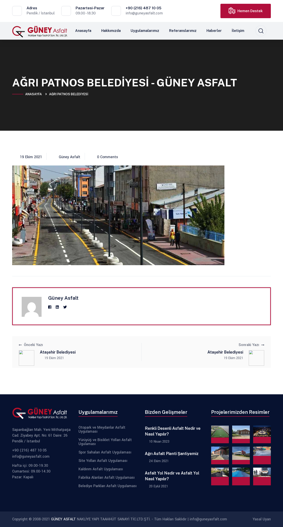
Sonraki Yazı (249, 345)
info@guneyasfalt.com (144, 13)
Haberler (214, 31)
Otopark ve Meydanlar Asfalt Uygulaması (101, 430)
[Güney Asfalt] (39, 31)
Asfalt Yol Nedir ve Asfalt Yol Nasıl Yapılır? (172, 476)
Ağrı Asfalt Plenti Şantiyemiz (172, 453)
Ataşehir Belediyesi (58, 352)
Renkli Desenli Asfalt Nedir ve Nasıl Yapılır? (173, 431)
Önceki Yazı (33, 345)
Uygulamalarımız (145, 31)
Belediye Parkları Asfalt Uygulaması (107, 486)
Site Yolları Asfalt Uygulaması (102, 461)
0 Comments (107, 157)
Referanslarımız (183, 31)
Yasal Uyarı (262, 519)
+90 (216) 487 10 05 (143, 8)
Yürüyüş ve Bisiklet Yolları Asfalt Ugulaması (105, 442)
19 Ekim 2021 (31, 157)
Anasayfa (83, 31)
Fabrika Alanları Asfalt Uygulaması (106, 478)
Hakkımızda (111, 31)
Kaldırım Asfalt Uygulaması (100, 469)
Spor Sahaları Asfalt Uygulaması (104, 452)
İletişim (238, 31)
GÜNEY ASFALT (63, 519)
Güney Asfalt (69, 157)
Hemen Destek (250, 11)
